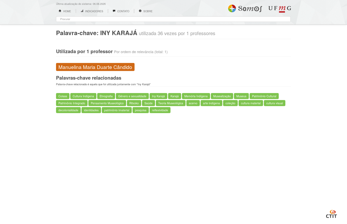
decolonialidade (68, 110)
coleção (230, 103)
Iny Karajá (158, 96)
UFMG (279, 9)
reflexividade (160, 110)
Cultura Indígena (83, 96)
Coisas (62, 96)
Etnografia (106, 96)
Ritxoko (134, 103)
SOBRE (148, 11)
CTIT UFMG (331, 213)
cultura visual (274, 103)
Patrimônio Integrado (71, 103)
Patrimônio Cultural (264, 96)
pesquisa (140, 110)
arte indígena (211, 103)
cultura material (251, 103)
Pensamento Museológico (107, 103)
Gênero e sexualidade (132, 96)
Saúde (148, 103)
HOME (66, 11)
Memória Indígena (196, 96)
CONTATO (122, 11)
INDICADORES (93, 11)
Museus (241, 96)
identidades (91, 110)
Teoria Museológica (170, 103)
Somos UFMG (245, 7)
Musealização (222, 96)
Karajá (174, 96)
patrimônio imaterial (116, 110)
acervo (193, 103)
